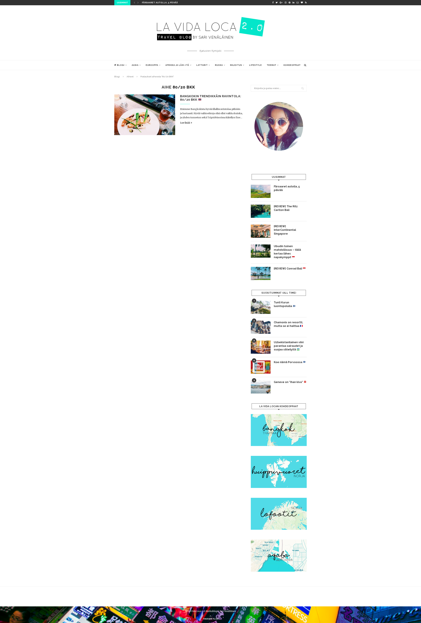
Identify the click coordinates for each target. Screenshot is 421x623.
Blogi (120, 65)
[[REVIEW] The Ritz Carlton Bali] (261, 211)
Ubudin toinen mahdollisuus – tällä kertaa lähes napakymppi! (287, 252)
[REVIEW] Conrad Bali (288, 268)
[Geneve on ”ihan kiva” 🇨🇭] (261, 387)
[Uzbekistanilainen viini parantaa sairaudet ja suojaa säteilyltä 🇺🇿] (261, 347)
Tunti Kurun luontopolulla (283, 304)
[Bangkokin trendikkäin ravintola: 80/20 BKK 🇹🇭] (144, 114)
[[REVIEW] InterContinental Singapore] (261, 231)
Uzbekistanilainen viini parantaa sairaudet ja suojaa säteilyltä (289, 346)
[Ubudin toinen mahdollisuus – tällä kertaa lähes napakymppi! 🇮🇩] (261, 251)
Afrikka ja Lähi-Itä (177, 65)
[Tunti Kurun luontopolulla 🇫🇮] (261, 307)
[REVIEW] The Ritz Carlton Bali (286, 208)
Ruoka (219, 65)
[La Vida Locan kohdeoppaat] (279, 415)
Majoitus (236, 65)
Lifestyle (255, 65)
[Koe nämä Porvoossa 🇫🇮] (261, 367)
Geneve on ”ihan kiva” (289, 382)
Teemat (271, 65)
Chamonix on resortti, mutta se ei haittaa (288, 324)
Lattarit (202, 65)
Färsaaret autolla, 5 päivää (160, 2)
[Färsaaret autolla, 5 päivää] (261, 191)
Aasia (135, 65)
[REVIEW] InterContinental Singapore (285, 230)
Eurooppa (152, 65)
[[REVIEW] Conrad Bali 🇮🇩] (261, 273)
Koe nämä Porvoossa (288, 362)
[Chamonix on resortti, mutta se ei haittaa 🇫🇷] (261, 327)
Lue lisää (185, 122)
